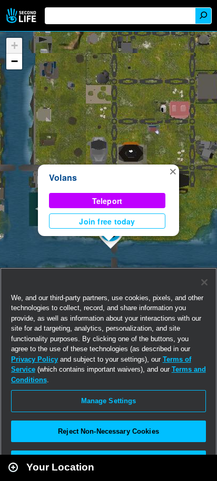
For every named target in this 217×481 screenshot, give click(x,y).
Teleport (107, 201)
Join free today (107, 221)
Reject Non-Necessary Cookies (108, 431)
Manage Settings (108, 401)
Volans (63, 177)
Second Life (22, 15)
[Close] (204, 282)
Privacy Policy (34, 359)
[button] (172, 171)
